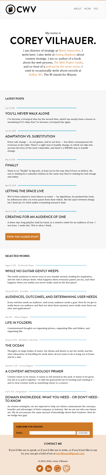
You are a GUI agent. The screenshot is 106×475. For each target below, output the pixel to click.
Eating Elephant (65, 54)
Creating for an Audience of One (35, 216)
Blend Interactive (69, 50)
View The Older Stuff (23, 237)
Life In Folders (18, 322)
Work (87, 8)
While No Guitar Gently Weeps (32, 270)
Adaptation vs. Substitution (30, 136)
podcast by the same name (63, 66)
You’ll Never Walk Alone (27, 113)
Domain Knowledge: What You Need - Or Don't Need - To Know (52, 399)
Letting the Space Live (24, 190)
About (78, 8)
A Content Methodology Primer (34, 371)
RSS (96, 8)
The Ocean (14, 345)
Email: (19, 433)
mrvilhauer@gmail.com (70, 453)
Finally (11, 165)
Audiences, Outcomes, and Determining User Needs (51, 296)
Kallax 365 (35, 74)
